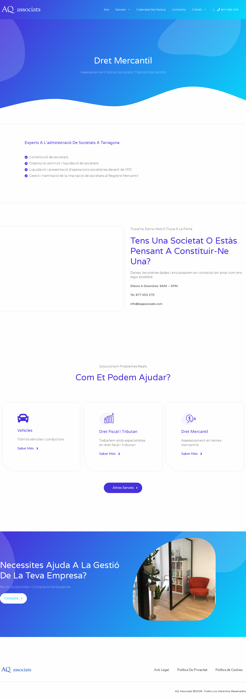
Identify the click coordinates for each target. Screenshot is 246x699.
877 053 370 (229, 9)
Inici (106, 9)
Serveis (120, 9)
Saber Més (25, 448)
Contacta (179, 9)
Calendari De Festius (151, 9)
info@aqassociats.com (146, 304)
